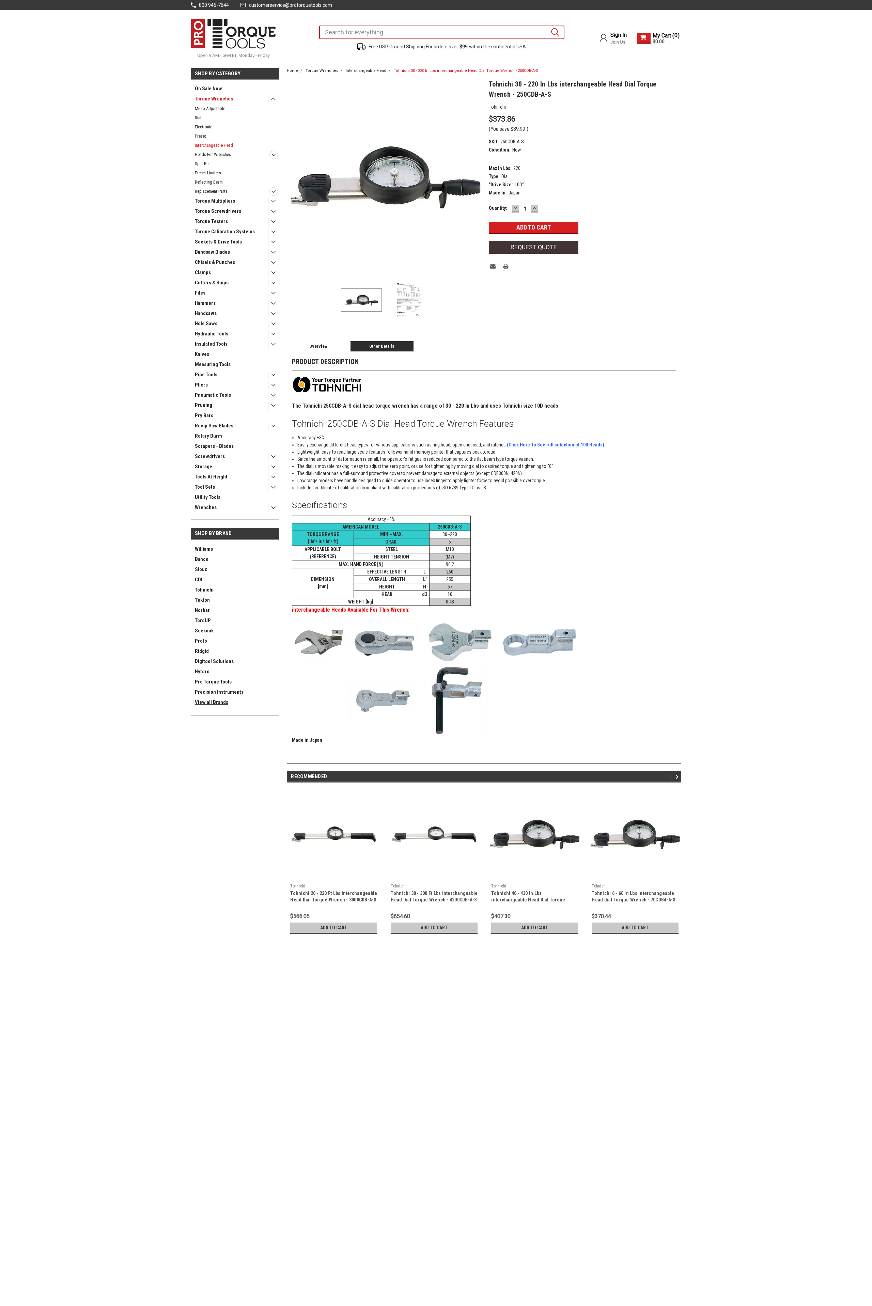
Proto (201, 641)
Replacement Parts (211, 191)
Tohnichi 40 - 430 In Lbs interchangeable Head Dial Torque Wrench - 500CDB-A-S (528, 900)
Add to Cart (333, 927)
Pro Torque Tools (213, 682)
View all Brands (211, 702)
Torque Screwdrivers (218, 211)
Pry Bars (204, 415)
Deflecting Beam (209, 182)
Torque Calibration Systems (225, 232)
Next (477, 177)
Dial (198, 117)
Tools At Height (211, 477)
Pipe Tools (206, 375)
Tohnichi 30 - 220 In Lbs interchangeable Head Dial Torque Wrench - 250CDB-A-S (466, 70)
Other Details (381, 346)
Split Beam (204, 163)
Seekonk (204, 631)
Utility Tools (207, 497)
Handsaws (206, 313)
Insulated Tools (211, 344)
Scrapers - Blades (214, 446)
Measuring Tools (213, 364)
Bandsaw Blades (212, 252)
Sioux (201, 569)
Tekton (202, 600)
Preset (200, 136)
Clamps (203, 272)
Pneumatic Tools (213, 395)
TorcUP (203, 620)
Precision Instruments (219, 692)
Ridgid (202, 651)
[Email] (493, 266)
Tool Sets (205, 487)
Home (292, 70)
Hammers (205, 303)
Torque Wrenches (214, 99)
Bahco (201, 559)
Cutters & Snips (212, 283)
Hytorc (202, 671)
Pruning (203, 405)
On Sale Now (208, 88)
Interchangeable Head (214, 145)
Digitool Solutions (214, 661)
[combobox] (441, 32)
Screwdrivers (210, 456)
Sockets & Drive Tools (218, 242)
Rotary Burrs (208, 436)
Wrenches (206, 507)
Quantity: (498, 208)
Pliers (201, 385)
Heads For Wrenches (213, 154)
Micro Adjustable (210, 108)
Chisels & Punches (215, 262)
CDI (198, 580)
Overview (318, 346)
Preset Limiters (208, 172)
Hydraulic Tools (211, 334)
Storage (203, 466)
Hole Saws (206, 323)
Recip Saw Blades (214, 426)
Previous (293, 177)
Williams (204, 549)
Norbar (202, 610)
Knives (202, 354)
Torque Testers (211, 221)
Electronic (203, 126)
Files (200, 293)
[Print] (506, 266)
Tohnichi (204, 590)
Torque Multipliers (215, 201)
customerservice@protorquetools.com (290, 5)
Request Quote (534, 247)
